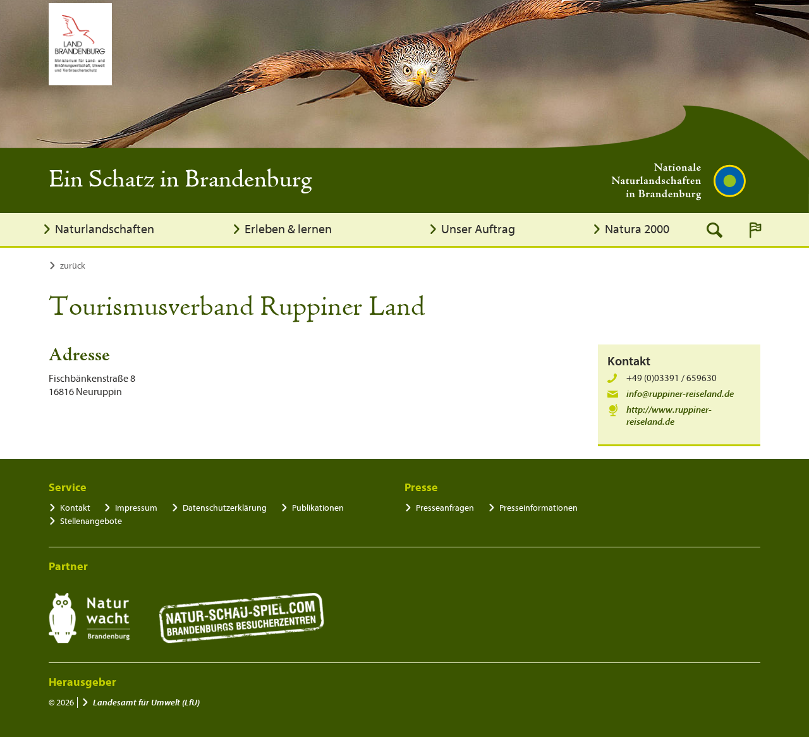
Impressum (136, 507)
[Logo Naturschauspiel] (241, 618)
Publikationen (318, 507)
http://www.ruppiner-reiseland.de (669, 416)
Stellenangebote (91, 521)
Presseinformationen (538, 507)
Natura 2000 (637, 229)
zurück (72, 265)
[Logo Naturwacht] (89, 618)
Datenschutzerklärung (225, 507)
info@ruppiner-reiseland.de (680, 394)
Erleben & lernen (288, 229)
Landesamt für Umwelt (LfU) (146, 702)
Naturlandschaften (104, 229)
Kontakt (75, 507)
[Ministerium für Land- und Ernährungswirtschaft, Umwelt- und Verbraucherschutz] (80, 44)
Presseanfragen (445, 507)
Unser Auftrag (478, 229)
